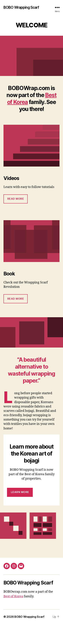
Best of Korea (13, 596)
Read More (15, 198)
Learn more (20, 492)
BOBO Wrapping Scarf (21, 7)
